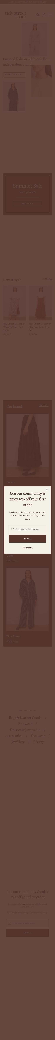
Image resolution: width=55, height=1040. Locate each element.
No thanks (27, 548)
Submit (27, 538)
